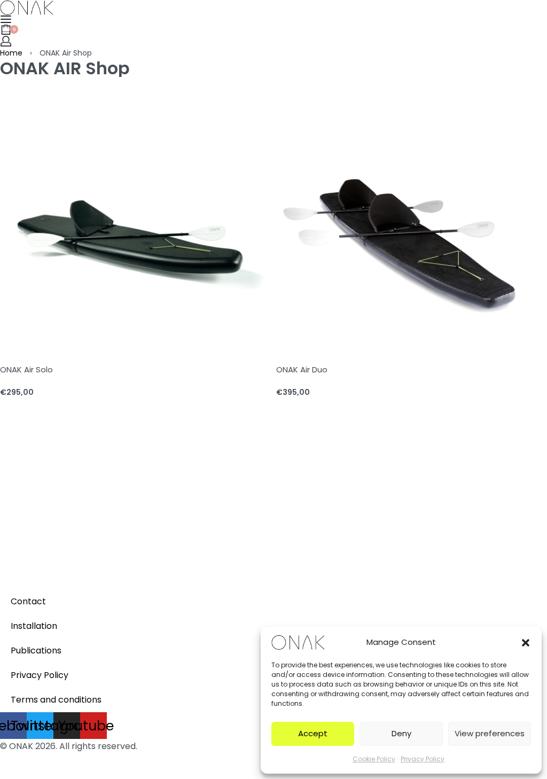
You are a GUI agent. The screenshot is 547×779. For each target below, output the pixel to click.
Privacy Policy (422, 759)
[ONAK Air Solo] (135, 212)
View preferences (490, 733)
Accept (312, 733)
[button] (525, 642)
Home (11, 53)
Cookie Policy (374, 759)
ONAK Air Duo (301, 369)
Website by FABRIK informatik (62, 760)
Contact (28, 601)
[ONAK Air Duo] (411, 212)
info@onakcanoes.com (48, 571)
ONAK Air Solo (26, 369)
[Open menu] (6, 19)
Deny (401, 733)
